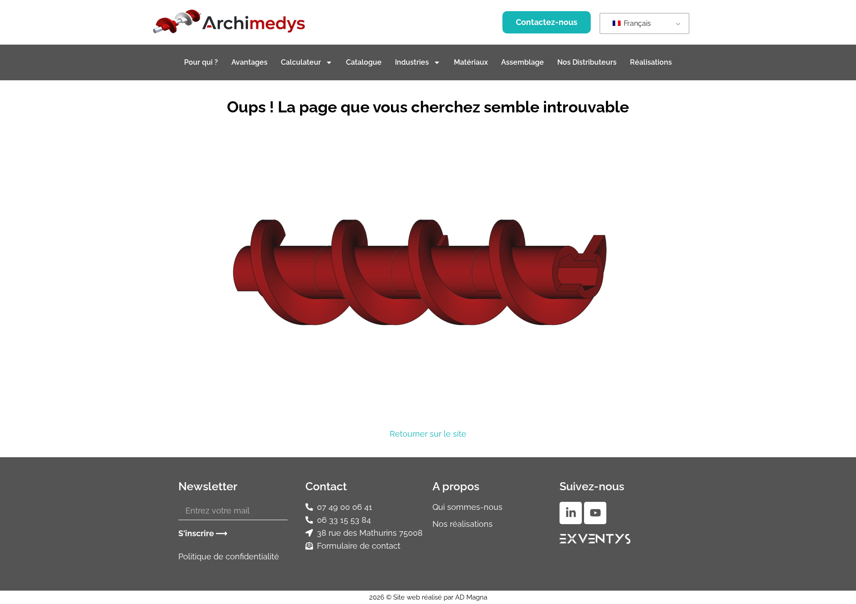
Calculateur (301, 62)
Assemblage (522, 62)
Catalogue (364, 62)
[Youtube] (595, 513)
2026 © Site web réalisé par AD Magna (428, 597)
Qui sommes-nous (467, 507)
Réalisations (651, 62)
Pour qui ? (201, 62)
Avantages (249, 62)
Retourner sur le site (428, 434)
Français (636, 23)
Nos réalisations (462, 524)
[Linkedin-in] (571, 513)
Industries (412, 62)
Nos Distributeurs (587, 62)
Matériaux (471, 62)
